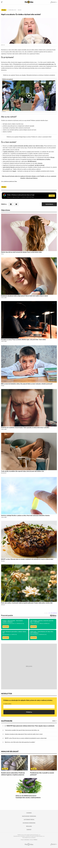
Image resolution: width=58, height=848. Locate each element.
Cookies (29, 812)
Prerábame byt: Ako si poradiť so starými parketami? (42, 773)
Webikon (35, 839)
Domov (29, 829)
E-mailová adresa (7, 703)
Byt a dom (34, 768)
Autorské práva (29, 819)
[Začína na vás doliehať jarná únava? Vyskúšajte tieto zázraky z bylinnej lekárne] (29, 785)
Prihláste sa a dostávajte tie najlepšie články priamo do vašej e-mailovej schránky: (28, 700)
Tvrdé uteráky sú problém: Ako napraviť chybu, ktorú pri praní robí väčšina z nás (22, 730)
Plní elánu (19, 791)
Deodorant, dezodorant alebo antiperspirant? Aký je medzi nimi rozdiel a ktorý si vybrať (24, 734)
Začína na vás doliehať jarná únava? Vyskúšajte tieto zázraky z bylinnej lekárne (28, 796)
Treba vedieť (5, 768)
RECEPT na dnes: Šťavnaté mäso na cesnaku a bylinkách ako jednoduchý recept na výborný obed (25, 738)
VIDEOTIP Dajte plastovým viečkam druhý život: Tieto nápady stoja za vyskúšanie (30, 726)
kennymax (27, 839)
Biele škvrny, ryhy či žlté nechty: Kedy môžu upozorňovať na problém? (20, 742)
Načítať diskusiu (49, 204)
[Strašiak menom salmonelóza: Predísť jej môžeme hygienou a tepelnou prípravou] (14, 762)
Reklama (29, 826)
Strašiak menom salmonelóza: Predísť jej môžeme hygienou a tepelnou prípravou (13, 773)
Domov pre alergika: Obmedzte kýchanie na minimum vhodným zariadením (35, 75)
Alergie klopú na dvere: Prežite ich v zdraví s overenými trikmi (35, 136)
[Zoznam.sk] (53, 2)
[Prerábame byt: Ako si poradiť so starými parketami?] (43, 762)
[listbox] (52, 721)
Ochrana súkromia (29, 823)
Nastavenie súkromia (29, 816)
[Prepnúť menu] (2, 2)
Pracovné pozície (7, 615)
